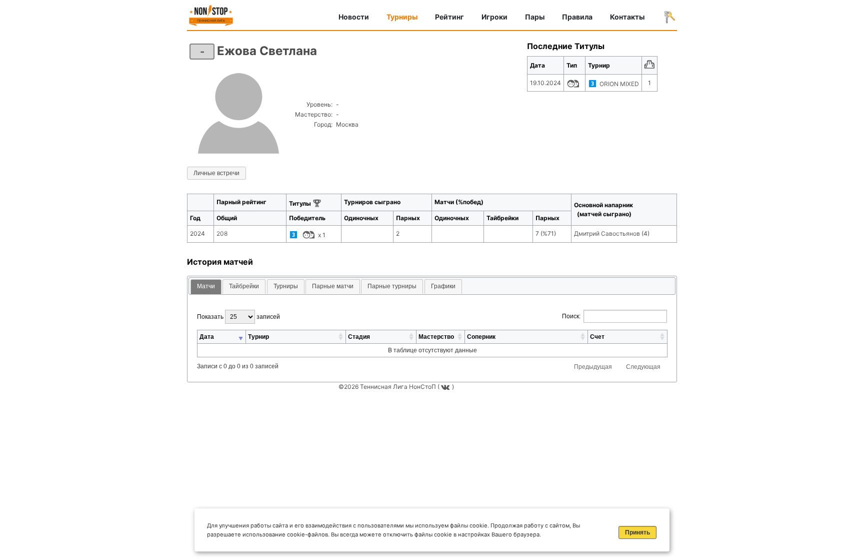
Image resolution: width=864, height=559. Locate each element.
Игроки (495, 17)
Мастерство (436, 336)
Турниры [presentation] (286, 286)
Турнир (258, 336)
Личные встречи (217, 173)
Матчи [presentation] (206, 286)
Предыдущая (593, 366)
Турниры (402, 17)
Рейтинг (449, 17)
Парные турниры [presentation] (392, 286)
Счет (597, 336)
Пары (534, 17)
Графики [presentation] (443, 286)
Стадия (359, 336)
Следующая (643, 366)
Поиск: (571, 316)
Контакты (627, 17)
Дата (207, 336)
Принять (637, 532)
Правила (577, 17)
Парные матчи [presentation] (333, 286)
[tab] (206, 287)
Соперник (481, 336)
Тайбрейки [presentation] (244, 286)
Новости (353, 17)
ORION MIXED (619, 84)
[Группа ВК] (446, 386)
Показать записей (238, 316)
